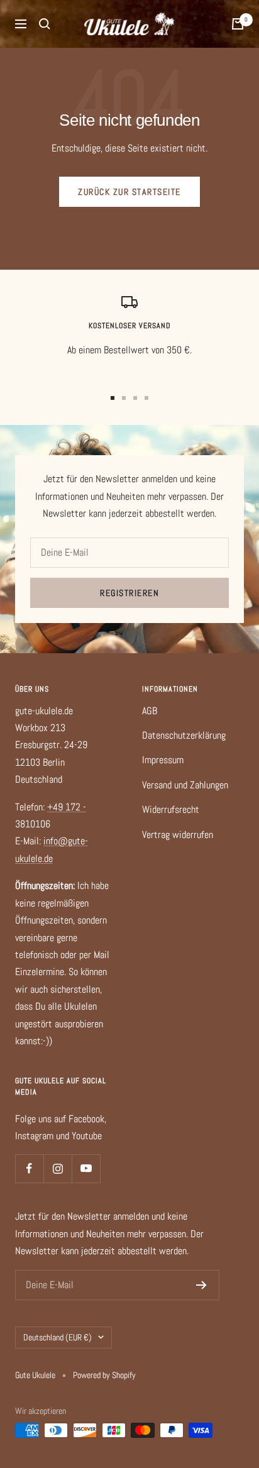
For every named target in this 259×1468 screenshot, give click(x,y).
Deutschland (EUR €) (57, 1337)
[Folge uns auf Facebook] (29, 1168)
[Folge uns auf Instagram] (57, 1168)
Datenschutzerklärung (184, 735)
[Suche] (44, 24)
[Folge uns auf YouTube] (86, 1168)
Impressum (163, 759)
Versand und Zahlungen (185, 785)
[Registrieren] (201, 1285)
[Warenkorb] (237, 24)
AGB (149, 710)
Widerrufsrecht (170, 809)
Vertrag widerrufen (177, 834)
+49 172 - (66, 807)
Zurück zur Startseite (129, 191)
